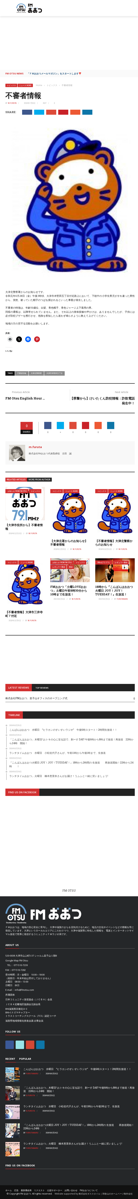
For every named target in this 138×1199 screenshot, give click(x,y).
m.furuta (12, 103)
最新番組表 (26, 1190)
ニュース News (25, 85)
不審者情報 (21, 373)
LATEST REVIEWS (18, 687)
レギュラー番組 (58, 567)
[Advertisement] (69, 43)
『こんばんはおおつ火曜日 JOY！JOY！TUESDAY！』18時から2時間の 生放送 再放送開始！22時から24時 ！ (78, 1126)
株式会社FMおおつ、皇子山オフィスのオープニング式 (36, 698)
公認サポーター (54, 1190)
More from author (39, 479)
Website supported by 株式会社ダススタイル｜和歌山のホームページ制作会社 (94, 1193)
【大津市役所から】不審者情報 (24, 526)
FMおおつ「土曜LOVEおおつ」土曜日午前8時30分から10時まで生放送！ (68, 590)
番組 (71, 567)
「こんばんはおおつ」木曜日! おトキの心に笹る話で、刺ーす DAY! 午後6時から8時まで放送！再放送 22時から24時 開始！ (79, 1089)
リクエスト (39, 1190)
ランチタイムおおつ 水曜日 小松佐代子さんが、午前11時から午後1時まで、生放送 (71, 1106)
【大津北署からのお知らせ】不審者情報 (69, 542)
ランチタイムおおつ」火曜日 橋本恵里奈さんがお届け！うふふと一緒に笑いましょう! (72, 1143)
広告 (16, 1190)
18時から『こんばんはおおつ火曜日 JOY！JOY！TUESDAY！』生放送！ (114, 590)
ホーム (8, 1190)
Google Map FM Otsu (16, 960)
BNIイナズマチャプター (17, 1012)
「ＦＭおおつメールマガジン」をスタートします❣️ (54, 73)
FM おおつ (25, 1193)
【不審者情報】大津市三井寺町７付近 (24, 614)
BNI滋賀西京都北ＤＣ (16, 1008)
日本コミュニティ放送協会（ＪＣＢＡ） (26, 999)
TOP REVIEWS (42, 687)
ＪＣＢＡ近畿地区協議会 (18, 1004)
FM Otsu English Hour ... (25, 398)
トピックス (11, 85)
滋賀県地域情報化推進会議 (19, 1020)
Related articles (16, 479)
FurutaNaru (122, 599)
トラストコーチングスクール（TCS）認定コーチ (30, 1015)
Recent (10, 1058)
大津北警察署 (36, 373)
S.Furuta (30, 1095)
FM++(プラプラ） (104, 562)
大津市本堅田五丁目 (54, 373)
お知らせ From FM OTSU (17, 491)
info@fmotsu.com (24, 989)
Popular (25, 1058)
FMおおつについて (89, 1190)
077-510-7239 (21, 965)
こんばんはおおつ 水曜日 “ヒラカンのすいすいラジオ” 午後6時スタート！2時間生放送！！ (77, 1069)
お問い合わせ (71, 1190)
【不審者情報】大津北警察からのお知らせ (114, 542)
